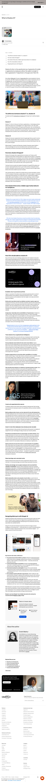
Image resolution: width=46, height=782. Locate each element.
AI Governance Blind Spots (13, 667)
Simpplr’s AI (9, 325)
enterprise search (35, 557)
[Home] (2, 7)
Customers (25, 757)
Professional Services (27, 736)
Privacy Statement (17, 780)
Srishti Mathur (9, 41)
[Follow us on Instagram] (38, 777)
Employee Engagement (28, 716)
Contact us (25, 754)
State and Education (27, 732)
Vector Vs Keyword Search (13, 663)
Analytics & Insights (6, 723)
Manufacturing (26, 731)
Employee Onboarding (27, 720)
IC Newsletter (4, 761)
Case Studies (4, 754)
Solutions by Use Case (27, 708)
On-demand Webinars (6, 762)
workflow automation (14, 202)
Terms (9, 777)
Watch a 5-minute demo (25, 601)
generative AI (24, 78)
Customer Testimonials (6, 766)
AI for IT (3, 759)
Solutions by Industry (27, 727)
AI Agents (4, 715)
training (7, 483)
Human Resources (5, 734)
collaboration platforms (30, 452)
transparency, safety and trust (30, 325)
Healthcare (25, 729)
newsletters (8, 467)
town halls (13, 467)
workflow (7, 192)
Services (25, 763)
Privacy (3, 777)
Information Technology (6, 738)
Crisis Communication (27, 723)
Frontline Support (27, 715)
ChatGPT (20, 448)
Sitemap (16, 777)
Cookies (13, 777)
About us (25, 747)
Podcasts (4, 768)
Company (25, 743)
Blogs (3, 747)
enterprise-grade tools (28, 226)
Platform (3, 708)
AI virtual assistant (33, 563)
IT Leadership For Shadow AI (13, 666)
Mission (24, 745)
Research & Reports (6, 752)
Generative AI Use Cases (12, 664)
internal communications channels (25, 467)
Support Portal (26, 766)
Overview (3, 709)
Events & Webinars (5, 769)
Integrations (4, 725)
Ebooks (3, 750)
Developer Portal (26, 768)
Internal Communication (6, 736)
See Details (10, 780)
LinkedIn (27, 651)
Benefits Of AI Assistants (12, 661)
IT (15, 318)
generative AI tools (31, 82)
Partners (25, 748)
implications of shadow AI (19, 116)
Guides (3, 748)
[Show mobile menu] (43, 7)
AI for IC (3, 757)
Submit (43, 700)
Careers (25, 750)
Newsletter (4, 718)
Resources (4, 743)
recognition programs (10, 469)
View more (8, 670)
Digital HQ (25, 709)
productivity (33, 202)
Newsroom (25, 752)
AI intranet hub (16, 521)
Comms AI (4, 716)
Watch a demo (23, 616)
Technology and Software (28, 734)
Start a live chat (17, 689)
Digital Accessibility (6, 729)
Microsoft (13, 78)
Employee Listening (27, 718)
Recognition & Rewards (6, 722)
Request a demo (7, 682)
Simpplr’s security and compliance (32, 583)
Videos (3, 764)
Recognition (30, 470)
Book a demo (37, 6)
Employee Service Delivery (28, 711)
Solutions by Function (6, 732)
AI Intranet (4, 711)
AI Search (4, 713)
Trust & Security (5, 727)
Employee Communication (28, 713)
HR (30, 318)
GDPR (6, 777)
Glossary (3, 755)
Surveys (3, 720)
